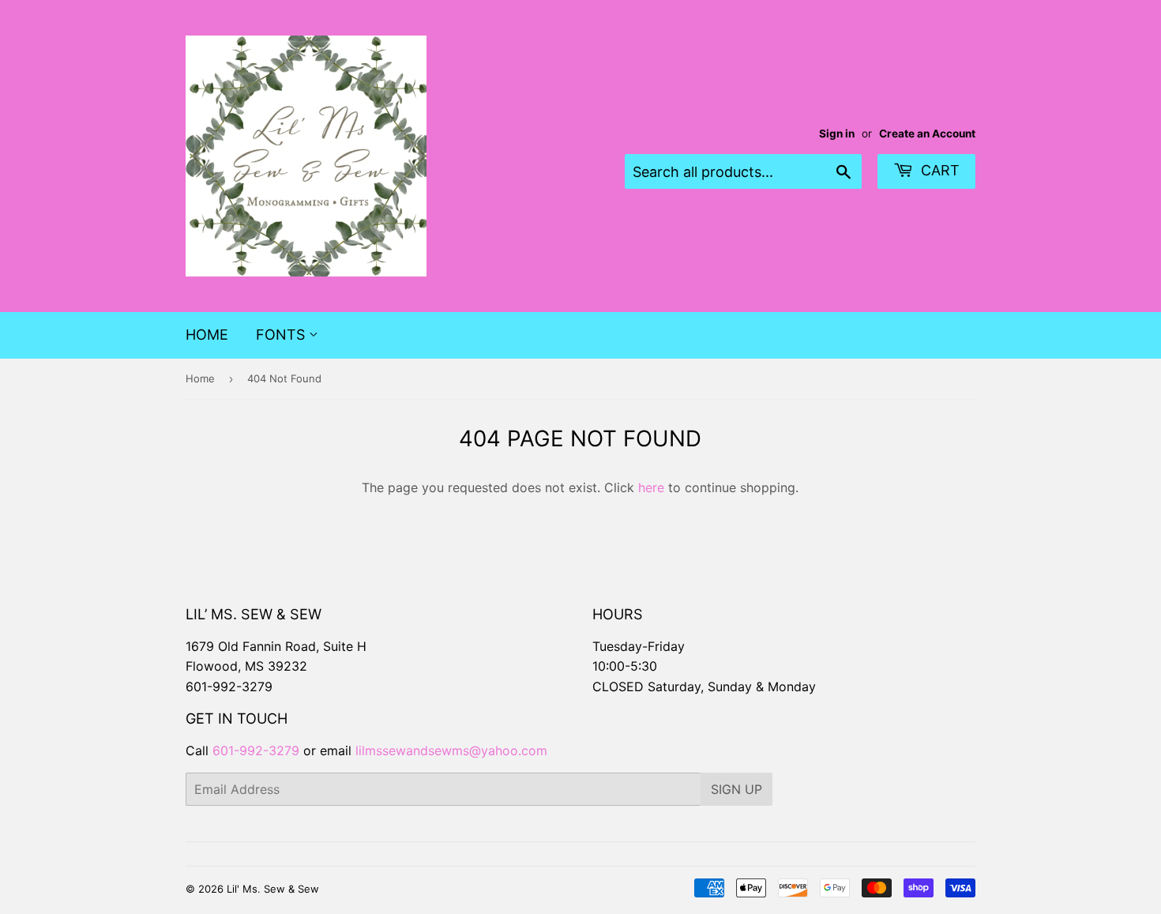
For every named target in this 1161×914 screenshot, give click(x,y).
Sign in (837, 133)
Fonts (282, 334)
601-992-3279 (229, 686)
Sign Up (736, 789)
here (651, 487)
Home (207, 334)
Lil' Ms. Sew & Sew (273, 888)
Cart (938, 170)
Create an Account (927, 133)
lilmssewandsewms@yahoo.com (451, 750)
